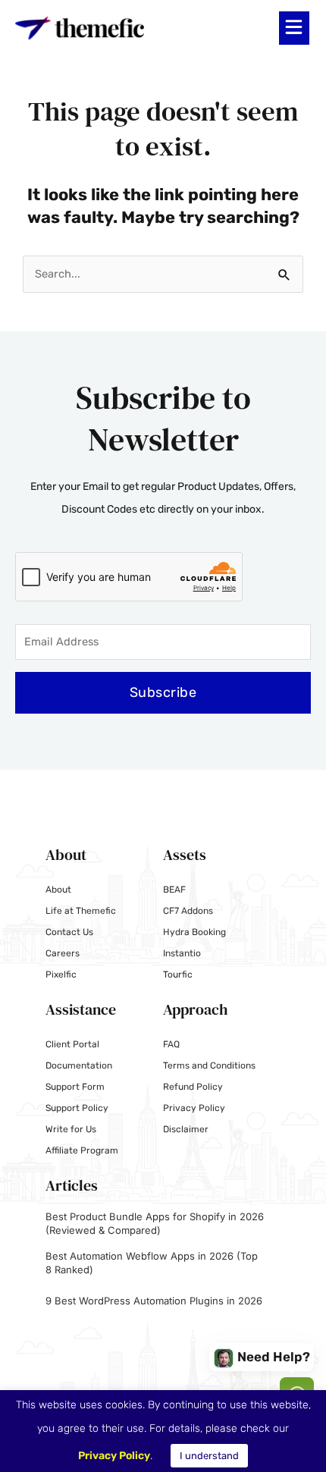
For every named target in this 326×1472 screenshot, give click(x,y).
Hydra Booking (194, 932)
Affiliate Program (81, 1150)
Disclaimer (185, 1129)
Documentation (78, 1065)
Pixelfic (61, 974)
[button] (294, 28)
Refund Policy (193, 1086)
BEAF (174, 889)
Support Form (75, 1086)
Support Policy (76, 1108)
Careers (62, 953)
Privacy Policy (194, 1108)
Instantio (182, 953)
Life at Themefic (80, 910)
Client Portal (72, 1044)
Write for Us (70, 1129)
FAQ (171, 1044)
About (58, 889)
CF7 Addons (188, 910)
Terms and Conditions (209, 1065)
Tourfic (178, 974)
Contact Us (69, 932)
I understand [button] (209, 1455)
